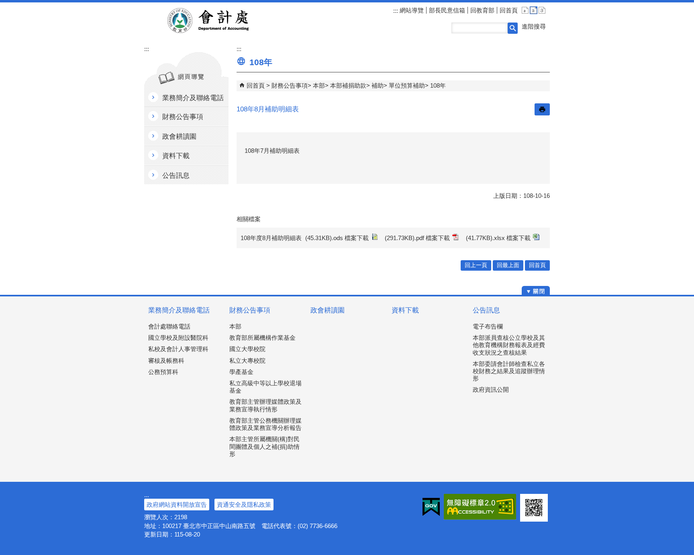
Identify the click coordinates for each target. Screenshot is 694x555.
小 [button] (525, 10)
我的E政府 (431, 507)
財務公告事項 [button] (182, 117)
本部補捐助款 (348, 85)
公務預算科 (163, 371)
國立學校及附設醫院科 (178, 337)
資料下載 (405, 310)
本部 (319, 85)
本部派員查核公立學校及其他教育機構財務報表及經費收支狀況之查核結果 (509, 345)
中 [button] (533, 10)
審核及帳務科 (166, 360)
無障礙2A (480, 507)
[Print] (542, 109)
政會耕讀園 (327, 310)
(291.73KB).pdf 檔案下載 (417, 237)
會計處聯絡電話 (169, 326)
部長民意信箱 (447, 10)
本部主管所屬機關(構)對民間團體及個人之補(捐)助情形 (264, 446)
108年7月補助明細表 (272, 150)
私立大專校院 (247, 360)
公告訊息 (486, 310)
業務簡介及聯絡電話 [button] (193, 98)
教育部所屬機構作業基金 (262, 337)
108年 (438, 85)
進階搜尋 (534, 26)
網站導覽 (411, 10)
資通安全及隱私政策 (244, 504)
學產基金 (241, 371)
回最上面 (508, 265)
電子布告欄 (488, 326)
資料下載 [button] (176, 156)
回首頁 (509, 10)
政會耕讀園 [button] (179, 136)
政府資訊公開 (491, 389)
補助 (377, 85)
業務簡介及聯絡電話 (179, 310)
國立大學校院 (247, 348)
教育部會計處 (218, 20)
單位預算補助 (407, 85)
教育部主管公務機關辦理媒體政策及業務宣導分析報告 (265, 424)
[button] (513, 28)
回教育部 (482, 10)
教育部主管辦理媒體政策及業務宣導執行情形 (265, 405)
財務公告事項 (289, 85)
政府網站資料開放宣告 (177, 504)
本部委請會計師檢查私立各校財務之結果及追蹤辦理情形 (509, 371)
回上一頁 (476, 265)
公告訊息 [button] (176, 175)
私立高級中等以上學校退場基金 (265, 387)
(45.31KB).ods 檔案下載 (337, 237)
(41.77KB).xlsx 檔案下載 (498, 237)
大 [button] (542, 10)
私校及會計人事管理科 (178, 348)
